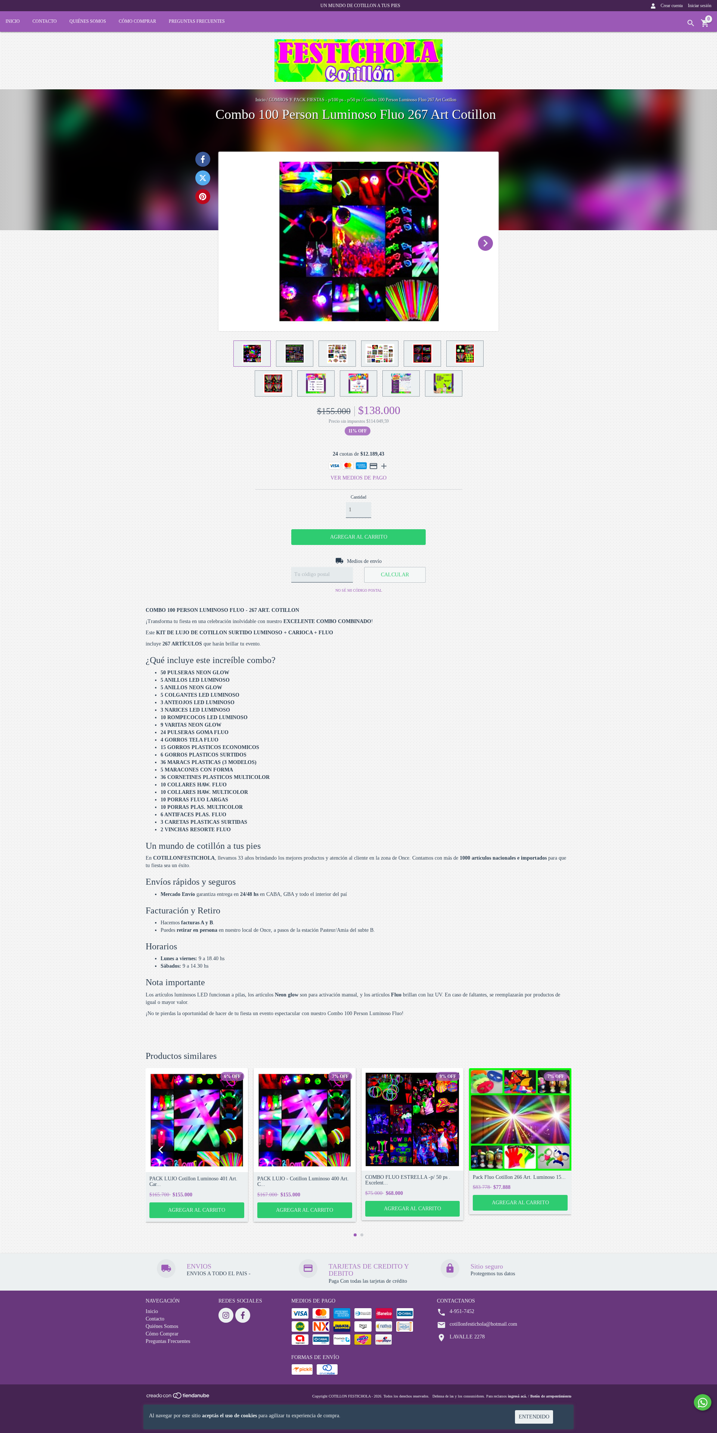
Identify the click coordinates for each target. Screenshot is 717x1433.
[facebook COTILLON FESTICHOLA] (242, 1315)
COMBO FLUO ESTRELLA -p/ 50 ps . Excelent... (407, 1180)
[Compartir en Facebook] (202, 159)
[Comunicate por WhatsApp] (702, 1402)
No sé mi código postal (358, 590)
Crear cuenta (672, 5)
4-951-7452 (462, 1311)
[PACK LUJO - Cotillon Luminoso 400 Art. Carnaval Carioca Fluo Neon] (305, 1120)
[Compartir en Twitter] (202, 177)
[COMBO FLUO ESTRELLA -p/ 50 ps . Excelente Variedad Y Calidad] (412, 1119)
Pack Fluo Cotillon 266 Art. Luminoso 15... (519, 1177)
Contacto (44, 21)
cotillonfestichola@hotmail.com (483, 1324)
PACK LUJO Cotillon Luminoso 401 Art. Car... (193, 1181)
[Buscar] (691, 23)
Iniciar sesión (699, 5)
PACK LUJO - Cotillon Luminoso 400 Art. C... (303, 1181)
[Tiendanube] (178, 1398)
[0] (705, 26)
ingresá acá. (517, 1396)
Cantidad (358, 497)
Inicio (13, 21)
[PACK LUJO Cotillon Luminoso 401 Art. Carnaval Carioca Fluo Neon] (197, 1120)
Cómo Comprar (137, 21)
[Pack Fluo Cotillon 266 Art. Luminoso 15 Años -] (520, 1119)
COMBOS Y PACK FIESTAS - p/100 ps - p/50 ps (314, 99)
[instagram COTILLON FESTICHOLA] (225, 1315)
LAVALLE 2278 (467, 1337)
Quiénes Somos (87, 21)
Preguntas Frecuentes (197, 21)
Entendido (534, 1417)
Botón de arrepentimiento (550, 1396)
